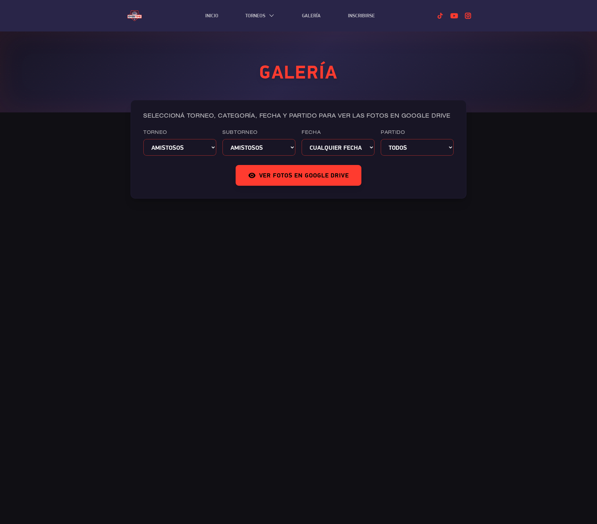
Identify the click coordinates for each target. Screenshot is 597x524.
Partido (393, 132)
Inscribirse (361, 15)
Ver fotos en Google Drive (304, 175)
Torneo (155, 132)
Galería (311, 15)
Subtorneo (240, 132)
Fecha (311, 132)
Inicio (211, 15)
